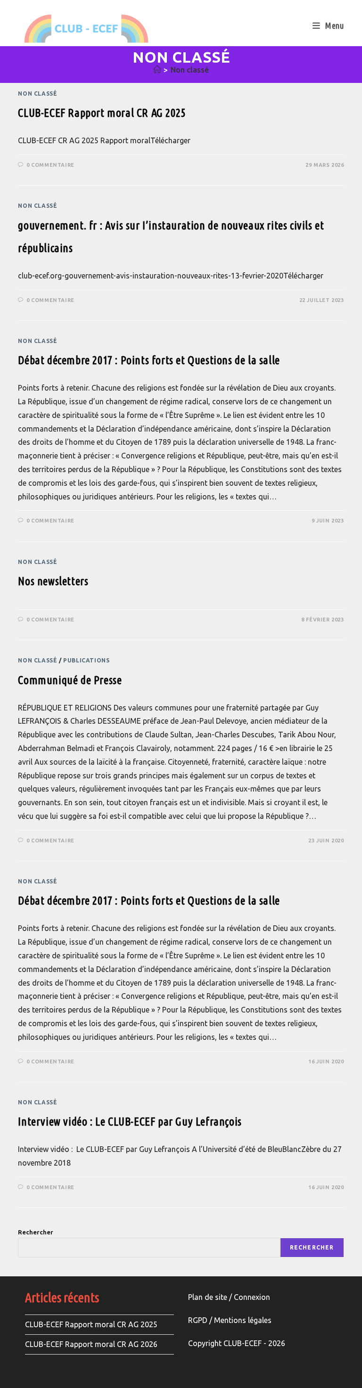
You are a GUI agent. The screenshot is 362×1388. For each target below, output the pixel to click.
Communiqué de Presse (70, 680)
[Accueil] (157, 69)
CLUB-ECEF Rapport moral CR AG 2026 (91, 1344)
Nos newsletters (53, 581)
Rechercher (35, 1232)
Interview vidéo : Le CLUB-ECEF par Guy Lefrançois (129, 1121)
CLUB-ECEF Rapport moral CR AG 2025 (101, 112)
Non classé (190, 69)
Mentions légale (241, 1320)
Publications (86, 660)
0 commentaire (50, 165)
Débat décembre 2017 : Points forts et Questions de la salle (149, 360)
